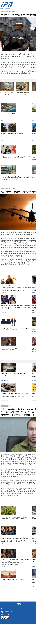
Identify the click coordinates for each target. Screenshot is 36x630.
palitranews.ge (4, 354)
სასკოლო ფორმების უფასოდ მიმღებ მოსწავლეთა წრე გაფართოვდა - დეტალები (15, 329)
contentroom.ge (4, 380)
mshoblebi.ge (4, 543)
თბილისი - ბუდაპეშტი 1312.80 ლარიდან (12, 133)
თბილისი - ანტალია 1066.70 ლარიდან (11, 113)
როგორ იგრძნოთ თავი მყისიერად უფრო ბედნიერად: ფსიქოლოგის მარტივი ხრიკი (12, 580)
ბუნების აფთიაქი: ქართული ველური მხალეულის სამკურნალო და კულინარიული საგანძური (14, 517)
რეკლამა (19, 605)
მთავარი (18, 603)
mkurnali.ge (4, 523)
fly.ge (2, 120)
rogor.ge (3, 586)
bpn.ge (2, 335)
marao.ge (3, 566)
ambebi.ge (3, 292)
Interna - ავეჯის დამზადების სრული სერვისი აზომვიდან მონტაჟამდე (13, 374)
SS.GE (3, 80)
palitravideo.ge (4, 162)
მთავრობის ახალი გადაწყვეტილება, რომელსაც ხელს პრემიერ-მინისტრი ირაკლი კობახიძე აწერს (16, 157)
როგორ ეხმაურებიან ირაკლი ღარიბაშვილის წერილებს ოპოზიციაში (13, 348)
